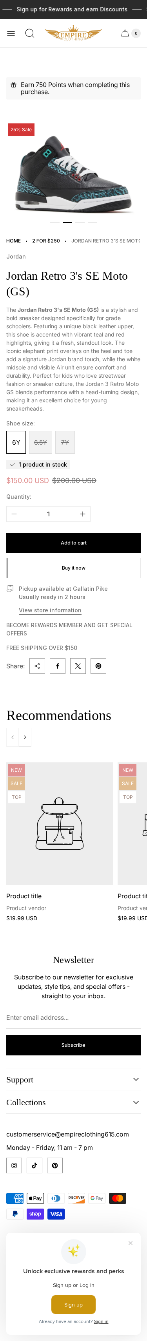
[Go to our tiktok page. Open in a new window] (34, 1165)
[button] (55, 222)
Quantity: (18, 496)
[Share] (37, 666)
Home (13, 241)
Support (19, 1079)
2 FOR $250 (46, 241)
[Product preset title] (59, 823)
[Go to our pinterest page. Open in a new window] (55, 1165)
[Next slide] (25, 737)
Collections (26, 1102)
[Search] (29, 33)
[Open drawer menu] (11, 33)
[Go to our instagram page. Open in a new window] (14, 1165)
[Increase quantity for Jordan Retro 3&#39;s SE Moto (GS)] (82, 514)
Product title (24, 896)
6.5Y (40, 442)
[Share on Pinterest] (98, 666)
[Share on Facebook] (57, 666)
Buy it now (73, 568)
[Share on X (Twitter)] (78, 666)
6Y (16, 442)
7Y (65, 442)
